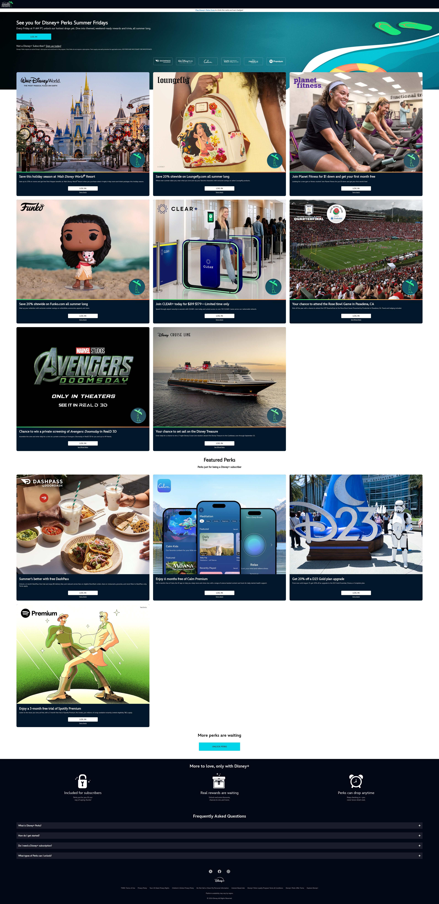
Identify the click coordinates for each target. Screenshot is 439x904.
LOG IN (33, 37)
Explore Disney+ (312, 888)
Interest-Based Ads (238, 888)
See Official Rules (356, 320)
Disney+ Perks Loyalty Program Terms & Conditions (265, 888)
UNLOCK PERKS (219, 746)
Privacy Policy (142, 888)
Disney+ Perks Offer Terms (295, 888)
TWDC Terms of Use (128, 888)
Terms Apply (83, 192)
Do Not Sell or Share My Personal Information (213, 888)
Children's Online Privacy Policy (183, 888)
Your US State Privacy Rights (159, 888)
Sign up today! (53, 45)
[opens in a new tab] (210, 871)
